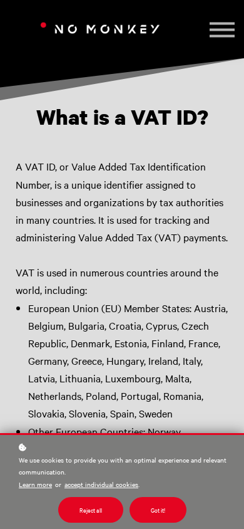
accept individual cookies (101, 484)
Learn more (35, 484)
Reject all (90, 510)
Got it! (158, 510)
